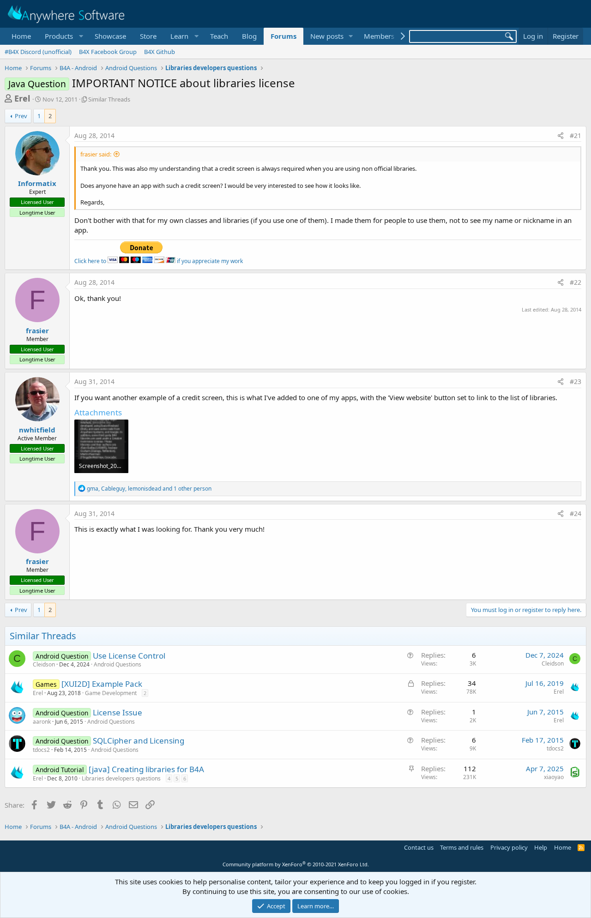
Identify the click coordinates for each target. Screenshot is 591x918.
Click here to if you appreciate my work (158, 261)
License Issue (117, 712)
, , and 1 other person (149, 488)
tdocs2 (41, 750)
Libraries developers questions (121, 778)
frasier (37, 330)
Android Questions (117, 664)
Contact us (419, 847)
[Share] (561, 136)
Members (379, 36)
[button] (63, 36)
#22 (575, 282)
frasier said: (95, 154)
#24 (575, 513)
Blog (249, 36)
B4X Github (159, 52)
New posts (327, 36)
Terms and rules (461, 847)
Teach (219, 36)
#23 (575, 381)
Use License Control (129, 655)
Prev (21, 116)
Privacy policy (509, 847)
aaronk (42, 722)
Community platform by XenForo (296, 864)
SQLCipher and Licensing (138, 740)
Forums (283, 36)
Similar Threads (109, 99)
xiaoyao (554, 777)
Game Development (111, 693)
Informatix (37, 183)
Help (540, 847)
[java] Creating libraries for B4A (146, 769)
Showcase (110, 36)
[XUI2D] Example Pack (101, 683)
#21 (575, 135)
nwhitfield (37, 429)
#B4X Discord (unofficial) (38, 52)
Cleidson (44, 664)
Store (148, 36)
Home (21, 36)
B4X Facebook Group (108, 52)
